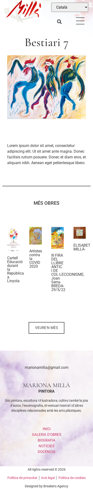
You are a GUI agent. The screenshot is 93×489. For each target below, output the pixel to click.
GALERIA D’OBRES (46, 434)
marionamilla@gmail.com (46, 367)
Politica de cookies (72, 478)
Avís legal (48, 478)
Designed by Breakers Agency (46, 486)
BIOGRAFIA (46, 440)
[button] (59, 22)
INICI (47, 429)
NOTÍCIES (46, 446)
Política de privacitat (22, 478)
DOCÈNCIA (46, 452)
